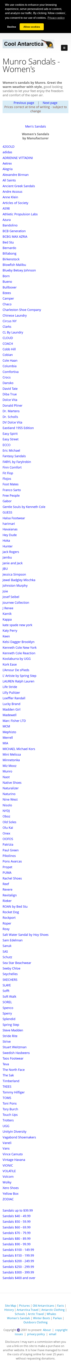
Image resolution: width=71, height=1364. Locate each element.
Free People (11, 495)
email (52, 1334)
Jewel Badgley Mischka (19, 580)
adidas (7, 152)
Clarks (7, 326)
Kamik (7, 614)
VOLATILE (9, 1171)
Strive (7, 1041)
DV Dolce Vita (12, 422)
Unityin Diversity (14, 1131)
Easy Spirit (10, 433)
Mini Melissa (12, 754)
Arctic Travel (36, 1314)
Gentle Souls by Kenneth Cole (24, 507)
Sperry (7, 1013)
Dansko (8, 383)
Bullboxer (10, 287)
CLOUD (8, 338)
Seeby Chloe (11, 968)
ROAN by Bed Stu (15, 906)
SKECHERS (10, 980)
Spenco (8, 1008)
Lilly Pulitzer (11, 692)
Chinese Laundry (15, 315)
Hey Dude (10, 535)
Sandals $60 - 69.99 (17, 1227)
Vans (6, 1148)
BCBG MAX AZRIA (15, 236)
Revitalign (10, 895)
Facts (60, 1306)
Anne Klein (10, 197)
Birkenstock (11, 259)
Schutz (7, 957)
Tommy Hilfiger (14, 1092)
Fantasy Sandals (14, 456)
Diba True (10, 394)
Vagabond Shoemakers (19, 1137)
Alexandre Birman (16, 175)
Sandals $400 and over (19, 1278)
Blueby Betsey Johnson (19, 270)
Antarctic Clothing (53, 1310)
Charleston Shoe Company (22, 310)
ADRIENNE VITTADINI (18, 158)
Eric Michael (11, 450)
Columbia (10, 366)
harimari (9, 524)
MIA (5, 743)
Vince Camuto (13, 1154)
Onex (6, 833)
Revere (7, 889)
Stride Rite (10, 1036)
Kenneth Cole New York (20, 647)
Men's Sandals (35, 126)
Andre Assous (12, 191)
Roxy (6, 929)
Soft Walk (9, 996)
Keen (6, 636)
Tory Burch (10, 1109)
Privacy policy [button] (56, 17)
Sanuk (7, 946)
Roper (7, 923)
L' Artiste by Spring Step (19, 676)
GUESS (7, 512)
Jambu (7, 557)
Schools (20, 1314)
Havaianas (10, 529)
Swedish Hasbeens (16, 1053)
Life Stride (10, 687)
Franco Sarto (12, 490)
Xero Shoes (11, 1188)
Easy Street (10, 439)
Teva (6, 1064)
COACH (8, 343)
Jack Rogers (11, 552)
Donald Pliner (12, 405)
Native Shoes (12, 782)
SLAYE (7, 985)
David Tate (10, 388)
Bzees (7, 293)
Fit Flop (8, 473)
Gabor (7, 501)
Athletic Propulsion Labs (20, 214)
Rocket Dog (11, 912)
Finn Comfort (12, 467)
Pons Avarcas (12, 861)
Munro (7, 771)
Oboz (6, 816)
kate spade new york (17, 625)
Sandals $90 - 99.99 (17, 1244)
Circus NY (10, 321)
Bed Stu (8, 242)
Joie (5, 591)
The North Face (14, 1070)
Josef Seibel (11, 597)
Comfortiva (11, 372)
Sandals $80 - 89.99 (17, 1238)
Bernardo (9, 248)
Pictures (24, 1306)
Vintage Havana (14, 1160)
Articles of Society (15, 203)
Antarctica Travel (27, 1310)
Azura (7, 220)
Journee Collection (16, 602)
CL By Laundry (13, 332)
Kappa (7, 619)
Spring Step (11, 1025)
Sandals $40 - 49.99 (17, 1216)
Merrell (8, 737)
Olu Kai (8, 827)
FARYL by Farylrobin (17, 462)
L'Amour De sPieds (16, 670)
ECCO (7, 445)
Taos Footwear (13, 1058)
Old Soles (9, 822)
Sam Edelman (13, 940)
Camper (8, 298)
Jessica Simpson (14, 574)
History (9, 1310)
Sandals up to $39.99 (18, 1210)
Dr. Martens (11, 411)
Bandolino (10, 225)
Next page (50, 103)
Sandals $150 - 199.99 (18, 1255)
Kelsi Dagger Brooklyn (18, 642)
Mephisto (9, 732)
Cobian (8, 355)
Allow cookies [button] (31, 26)
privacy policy (36, 1334)
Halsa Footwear (14, 518)
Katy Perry (10, 630)
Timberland (11, 1081)
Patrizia (8, 844)
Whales (51, 1314)
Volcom (8, 1176)
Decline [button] (11, 26)
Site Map (10, 1306)
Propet (7, 867)
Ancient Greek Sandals (19, 186)
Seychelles (10, 974)
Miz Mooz (9, 766)
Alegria (8, 169)
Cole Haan (10, 360)
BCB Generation (14, 231)
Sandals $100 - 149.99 (18, 1250)
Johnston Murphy (15, 585)
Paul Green (11, 850)
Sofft (6, 991)
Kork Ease (10, 664)
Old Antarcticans (43, 1306)
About (47, 1330)
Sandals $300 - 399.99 (18, 1272)
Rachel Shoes (12, 878)
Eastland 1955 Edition (18, 428)
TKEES (7, 1086)
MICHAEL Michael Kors (19, 749)
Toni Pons (10, 1103)
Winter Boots (41, 1318)
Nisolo (7, 805)
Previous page (24, 103)
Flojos (7, 479)
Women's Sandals (18, 1318)
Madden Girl (12, 709)
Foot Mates (11, 484)
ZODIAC (8, 1199)
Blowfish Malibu (14, 265)
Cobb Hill (9, 349)
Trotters (8, 1120)
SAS (5, 951)
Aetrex (7, 163)
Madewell (10, 715)
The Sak (8, 1075)
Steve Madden (13, 1030)
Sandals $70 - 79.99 (17, 1233)
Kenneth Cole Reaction (19, 653)
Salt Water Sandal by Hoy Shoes (26, 935)
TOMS (7, 1098)
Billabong (9, 253)
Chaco (7, 304)
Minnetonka (11, 760)
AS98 (6, 208)
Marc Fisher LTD (14, 721)
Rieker (7, 901)
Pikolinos (9, 856)
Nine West (10, 799)
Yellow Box (10, 1193)
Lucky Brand (11, 704)
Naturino (9, 794)
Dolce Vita (10, 400)
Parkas (57, 1318)
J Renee (8, 608)
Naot (6, 777)
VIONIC (8, 1165)
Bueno (7, 281)
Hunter (8, 546)
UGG (6, 1126)
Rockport (9, 917)
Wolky (7, 1182)
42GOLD (8, 146)
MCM (6, 726)
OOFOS (8, 839)
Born (6, 276)
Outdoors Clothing (35, 1322)
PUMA (7, 872)
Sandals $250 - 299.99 (18, 1267)
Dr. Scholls (10, 417)
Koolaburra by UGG (17, 659)
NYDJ (6, 811)
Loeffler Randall (14, 698)
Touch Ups (10, 1115)
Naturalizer (11, 788)
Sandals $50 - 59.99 (17, 1221)
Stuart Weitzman (15, 1047)
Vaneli (7, 1143)
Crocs (7, 377)
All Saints (9, 180)
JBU (5, 569)
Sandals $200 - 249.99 (18, 1261)
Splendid (9, 1019)
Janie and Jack (13, 563)
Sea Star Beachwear (17, 963)
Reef (6, 884)
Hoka (6, 540)
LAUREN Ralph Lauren (18, 681)
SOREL (7, 1002)
